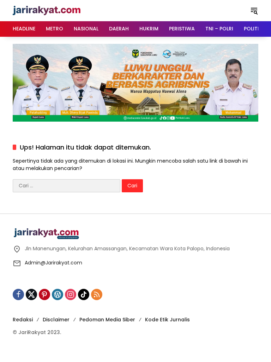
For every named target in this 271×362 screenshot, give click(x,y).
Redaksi (23, 319)
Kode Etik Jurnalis (167, 319)
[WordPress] (57, 294)
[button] (254, 10)
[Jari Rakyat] (47, 10)
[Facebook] (18, 294)
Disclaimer (56, 319)
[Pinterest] (44, 294)
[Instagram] (70, 294)
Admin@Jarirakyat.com (53, 262)
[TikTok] (83, 294)
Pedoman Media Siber (107, 319)
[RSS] (96, 294)
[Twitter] (31, 294)
